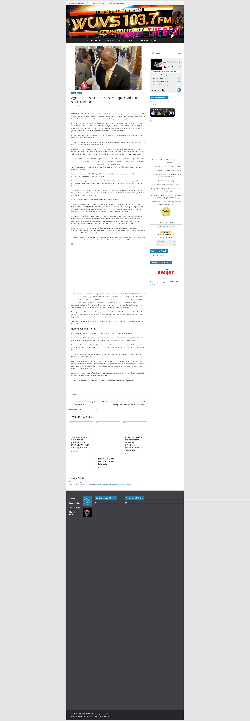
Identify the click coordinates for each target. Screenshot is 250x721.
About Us (72, 498)
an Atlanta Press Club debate (125, 183)
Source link (75, 394)
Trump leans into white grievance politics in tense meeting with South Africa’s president (80, 442)
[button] (99, 40)
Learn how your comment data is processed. (114, 485)
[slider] (179, 53)
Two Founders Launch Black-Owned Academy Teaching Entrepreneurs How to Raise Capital (127, 403)
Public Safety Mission (148, 40)
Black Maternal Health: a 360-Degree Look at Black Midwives (109, 3)
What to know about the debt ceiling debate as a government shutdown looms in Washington (134, 443)
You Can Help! (108, 40)
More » (152, 284)
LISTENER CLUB (132, 40)
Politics (79, 93)
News (73, 93)
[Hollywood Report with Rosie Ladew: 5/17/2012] (108, 423)
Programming (74, 503)
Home (86, 40)
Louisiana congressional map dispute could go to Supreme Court (89, 403)
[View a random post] (179, 40)
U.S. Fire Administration (158, 256)
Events (119, 40)
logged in (82, 482)
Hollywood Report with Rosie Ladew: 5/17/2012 (106, 461)
